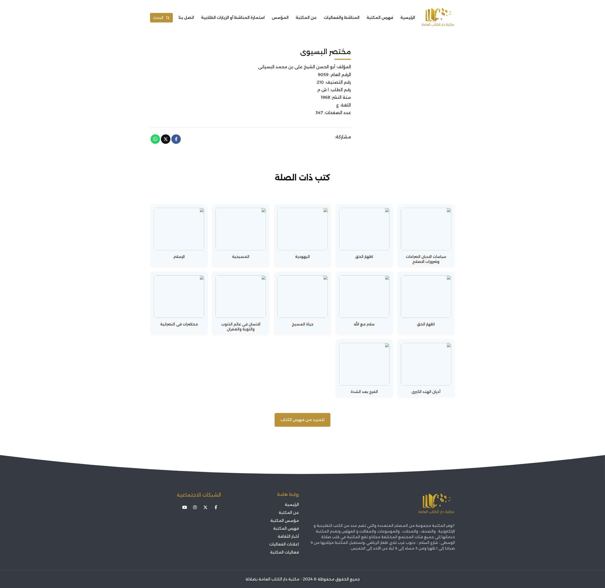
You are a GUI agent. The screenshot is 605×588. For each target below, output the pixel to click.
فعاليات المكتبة (284, 552)
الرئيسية (407, 17)
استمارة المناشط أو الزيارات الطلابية (233, 17)
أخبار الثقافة (288, 536)
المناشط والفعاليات (341, 17)
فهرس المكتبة (380, 17)
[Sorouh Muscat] (438, 18)
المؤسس (280, 17)
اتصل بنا (186, 17)
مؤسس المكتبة (284, 520)
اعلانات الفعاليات (284, 544)
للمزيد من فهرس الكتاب (302, 420)
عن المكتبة (306, 17)
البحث (158, 17)
